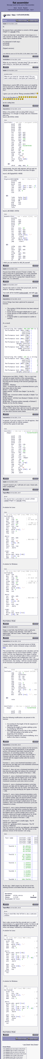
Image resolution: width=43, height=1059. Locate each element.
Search (20, 8)
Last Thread (26, 1044)
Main (13, 15)
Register (25, 8)
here (4, 647)
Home (15, 8)
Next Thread (34, 1044)
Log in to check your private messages (18, 9)
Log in (32, 9)
